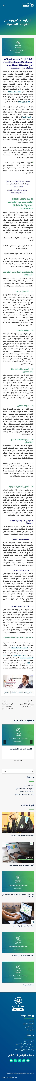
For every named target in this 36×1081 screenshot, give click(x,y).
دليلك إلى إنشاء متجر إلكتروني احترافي (27, 704)
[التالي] (4, 742)
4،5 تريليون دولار (24, 101)
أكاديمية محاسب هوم (27, 791)
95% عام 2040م (14, 91)
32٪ (28, 663)
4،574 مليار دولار (19, 655)
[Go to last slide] (31, 742)
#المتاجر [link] (14, 181)
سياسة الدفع (29, 1026)
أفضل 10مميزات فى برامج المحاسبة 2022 (22, 865)
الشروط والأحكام (28, 1023)
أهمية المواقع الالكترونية (21, 749)
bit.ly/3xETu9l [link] (18, 192)
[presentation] (18, 735)
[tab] (21, 760)
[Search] (5, 771)
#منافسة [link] (14, 183)
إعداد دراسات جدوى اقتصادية (24, 794)
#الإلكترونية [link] (25, 183)
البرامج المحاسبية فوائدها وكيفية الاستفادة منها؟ (7, 705)
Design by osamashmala (9, 1077)
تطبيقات (13, 692)
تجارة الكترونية (23, 692)
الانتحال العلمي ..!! (28, 985)
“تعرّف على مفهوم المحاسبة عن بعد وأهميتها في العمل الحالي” (18, 895)
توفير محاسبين (29, 785)
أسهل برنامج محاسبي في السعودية (23, 955)
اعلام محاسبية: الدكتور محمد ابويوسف (22, 835)
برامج (30, 692)
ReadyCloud (26, 117)
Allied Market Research (19, 647)
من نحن (31, 1021)
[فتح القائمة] (3, 4)
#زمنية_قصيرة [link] (18, 186)
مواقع (7, 692)
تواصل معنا (30, 1029)
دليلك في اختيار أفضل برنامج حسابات (23, 926)
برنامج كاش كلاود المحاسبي (25, 788)
